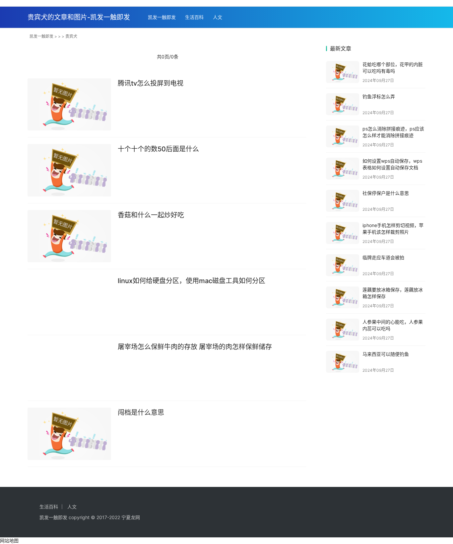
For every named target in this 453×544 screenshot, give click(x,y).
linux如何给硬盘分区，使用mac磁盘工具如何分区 (191, 281)
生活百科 (194, 17)
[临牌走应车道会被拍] (342, 265)
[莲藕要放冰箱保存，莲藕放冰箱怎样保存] (342, 297)
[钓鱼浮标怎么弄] (342, 104)
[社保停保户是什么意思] (342, 201)
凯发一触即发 (162, 17)
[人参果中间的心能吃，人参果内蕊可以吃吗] (342, 330)
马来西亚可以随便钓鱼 (385, 354)
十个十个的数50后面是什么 (158, 149)
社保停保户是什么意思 (385, 193)
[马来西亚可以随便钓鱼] (342, 362)
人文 (217, 17)
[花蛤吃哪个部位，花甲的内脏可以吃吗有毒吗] (342, 72)
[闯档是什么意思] (69, 434)
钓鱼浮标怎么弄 (378, 96)
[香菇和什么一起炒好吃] (69, 236)
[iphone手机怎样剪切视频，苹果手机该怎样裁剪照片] (342, 233)
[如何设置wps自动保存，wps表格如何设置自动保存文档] (342, 169)
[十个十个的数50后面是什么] (69, 170)
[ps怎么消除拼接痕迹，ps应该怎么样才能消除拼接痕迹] (342, 136)
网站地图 (9, 540)
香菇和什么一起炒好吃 (151, 215)
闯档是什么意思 (141, 413)
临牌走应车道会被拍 (383, 257)
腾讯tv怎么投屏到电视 (150, 83)
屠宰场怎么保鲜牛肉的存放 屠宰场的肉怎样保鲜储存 (195, 347)
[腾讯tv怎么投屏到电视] (69, 104)
